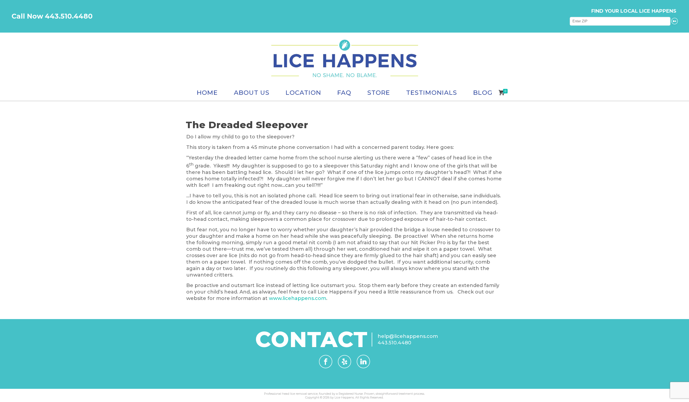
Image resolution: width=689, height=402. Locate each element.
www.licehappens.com (297, 298)
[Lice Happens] (344, 59)
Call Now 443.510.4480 (52, 16)
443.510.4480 (394, 343)
